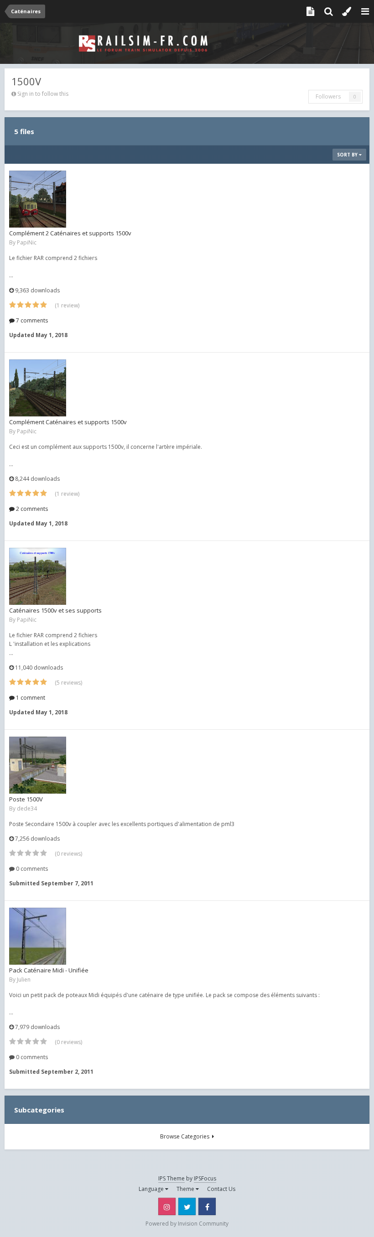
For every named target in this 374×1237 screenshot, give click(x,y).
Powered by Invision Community (187, 1223)
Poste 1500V (26, 799)
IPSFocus (205, 1178)
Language (152, 1189)
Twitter (187, 1206)
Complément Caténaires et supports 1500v (68, 422)
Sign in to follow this (42, 94)
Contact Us (221, 1189)
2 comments (31, 509)
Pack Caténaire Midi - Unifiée (48, 970)
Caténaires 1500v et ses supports (55, 610)
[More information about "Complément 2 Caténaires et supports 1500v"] (37, 199)
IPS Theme (171, 1178)
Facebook (207, 1206)
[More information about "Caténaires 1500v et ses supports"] (37, 576)
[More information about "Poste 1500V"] (37, 765)
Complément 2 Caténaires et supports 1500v (70, 233)
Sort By (348, 154)
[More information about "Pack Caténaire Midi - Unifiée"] (37, 936)
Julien (24, 979)
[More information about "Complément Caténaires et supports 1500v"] (37, 387)
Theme (186, 1189)
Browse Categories (186, 1136)
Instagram (167, 1206)
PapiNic (26, 242)
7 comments (31, 320)
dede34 (27, 808)
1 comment (30, 698)
